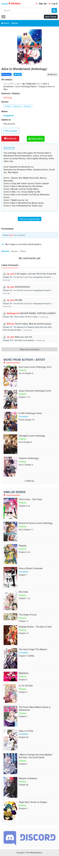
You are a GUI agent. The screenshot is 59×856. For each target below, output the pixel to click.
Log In (54, 3)
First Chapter (10, 130)
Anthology (7, 97)
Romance (17, 106)
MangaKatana (36, 852)
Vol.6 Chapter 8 (25, 442)
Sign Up (42, 3)
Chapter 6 (23, 808)
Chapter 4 (23, 716)
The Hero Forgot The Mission (33, 649)
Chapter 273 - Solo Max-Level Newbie (18, 340)
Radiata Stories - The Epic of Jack (35, 626)
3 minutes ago (27, 330)
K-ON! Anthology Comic (30, 413)
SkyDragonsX (13, 313)
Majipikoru (24, 673)
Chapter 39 (23, 737)
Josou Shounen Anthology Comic (35, 390)
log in (11, 235)
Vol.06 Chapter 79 (26, 419)
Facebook (6, 74)
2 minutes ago (43, 317)
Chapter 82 (23, 784)
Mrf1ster (11, 323)
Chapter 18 (23, 633)
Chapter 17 (23, 621)
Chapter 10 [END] (26, 655)
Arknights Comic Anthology (32, 435)
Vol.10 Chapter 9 (26, 373)
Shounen (27, 106)
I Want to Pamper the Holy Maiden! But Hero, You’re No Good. (35, 756)
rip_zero (10, 273)
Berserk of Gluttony (28, 778)
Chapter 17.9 (24, 397)
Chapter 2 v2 (24, 505)
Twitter (18, 74)
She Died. (23, 591)
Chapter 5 (23, 679)
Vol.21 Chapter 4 (26, 464)
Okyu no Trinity (26, 730)
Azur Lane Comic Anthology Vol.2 (35, 367)
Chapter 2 (23, 692)
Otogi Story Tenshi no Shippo (33, 802)
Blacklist (53, 74)
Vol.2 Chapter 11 (26, 529)
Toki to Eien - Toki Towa (30, 499)
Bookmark (11, 138)
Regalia (22, 545)
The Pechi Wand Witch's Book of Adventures (34, 709)
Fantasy (8, 106)
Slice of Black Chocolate (31, 568)
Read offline (37, 138)
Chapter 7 (23, 574)
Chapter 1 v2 (24, 598)
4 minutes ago (40, 340)
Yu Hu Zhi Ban (26, 685)
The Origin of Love (28, 614)
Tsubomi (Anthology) (29, 458)
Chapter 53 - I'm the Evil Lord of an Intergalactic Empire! (27, 277)
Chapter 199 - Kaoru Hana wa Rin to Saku (20, 316)
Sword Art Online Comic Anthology (36, 523)
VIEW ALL (30, 480)
